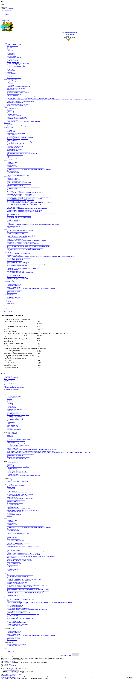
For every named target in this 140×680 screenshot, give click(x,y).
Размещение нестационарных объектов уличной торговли (23, 243)
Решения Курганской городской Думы (17, 118)
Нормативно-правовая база (14, 290)
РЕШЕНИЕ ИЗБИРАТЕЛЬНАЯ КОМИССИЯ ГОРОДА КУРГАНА (25, 204)
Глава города (7, 123)
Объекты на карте (12, 134)
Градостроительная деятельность (16, 57)
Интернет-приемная (12, 120)
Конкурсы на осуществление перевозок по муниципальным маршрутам (27, 240)
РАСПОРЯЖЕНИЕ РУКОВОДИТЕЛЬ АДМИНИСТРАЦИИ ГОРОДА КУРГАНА (30, 203)
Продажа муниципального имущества (17, 232)
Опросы (9, 76)
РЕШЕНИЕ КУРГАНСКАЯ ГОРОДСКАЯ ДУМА (21, 194)
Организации (11, 54)
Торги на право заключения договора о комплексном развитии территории (28, 246)
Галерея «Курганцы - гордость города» (18, 63)
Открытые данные (9, 294)
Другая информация (12, 221)
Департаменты (11, 131)
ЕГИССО (9, 159)
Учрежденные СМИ (12, 150)
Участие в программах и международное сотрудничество (23, 153)
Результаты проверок (13, 147)
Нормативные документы (14, 172)
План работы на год (12, 166)
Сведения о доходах (12, 171)
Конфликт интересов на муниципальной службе (20, 101)
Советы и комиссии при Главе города (17, 126)
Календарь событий (12, 75)
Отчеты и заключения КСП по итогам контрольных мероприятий (25, 168)
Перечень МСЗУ (11, 227)
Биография (10, 124)
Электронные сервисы (13, 219)
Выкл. (12, 8)
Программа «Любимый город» (15, 65)
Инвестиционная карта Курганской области (19, 258)
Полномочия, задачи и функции (16, 143)
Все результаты (5, 20)
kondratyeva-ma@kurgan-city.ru (12, 674)
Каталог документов (12, 178)
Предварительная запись (14, 220)
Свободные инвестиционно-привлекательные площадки (23, 268)
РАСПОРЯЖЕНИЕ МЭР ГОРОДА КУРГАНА (20, 201)
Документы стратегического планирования (19, 184)
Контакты (10, 156)
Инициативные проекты (14, 78)
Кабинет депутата (12, 114)
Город (5, 43)
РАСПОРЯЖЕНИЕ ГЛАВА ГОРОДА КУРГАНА (20, 200)
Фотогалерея (10, 69)
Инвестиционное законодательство (17, 265)
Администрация (8, 127)
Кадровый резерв (12, 81)
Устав (8, 49)
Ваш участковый (8, 386)
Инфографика (11, 53)
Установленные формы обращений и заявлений (20, 137)
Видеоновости (11, 70)
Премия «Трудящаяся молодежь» (16, 66)
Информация (7, 14)
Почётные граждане (12, 60)
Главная (6, 306)
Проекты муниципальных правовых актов (19, 136)
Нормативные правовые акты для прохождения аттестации (23, 187)
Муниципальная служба (10, 79)
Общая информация (12, 46)
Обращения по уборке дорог (12, 389)
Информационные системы (14, 149)
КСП (5, 160)
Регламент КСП (11, 165)
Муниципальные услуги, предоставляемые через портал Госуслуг (25, 210)
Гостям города (11, 59)
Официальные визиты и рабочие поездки (18, 152)
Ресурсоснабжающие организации (16, 277)
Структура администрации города (16, 128)
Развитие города (11, 56)
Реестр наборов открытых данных (16, 296)
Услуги (6, 205)
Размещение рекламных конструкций (17, 237)
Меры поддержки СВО (13, 214)
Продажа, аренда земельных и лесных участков (20, 230)
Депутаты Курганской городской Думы (18, 112)
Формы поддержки (12, 269)
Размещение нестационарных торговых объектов (20, 242)
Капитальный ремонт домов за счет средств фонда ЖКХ (22, 236)
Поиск (5, 300)
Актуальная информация (14, 44)
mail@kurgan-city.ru (9, 661)
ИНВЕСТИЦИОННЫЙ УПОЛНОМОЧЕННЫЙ (20, 253)
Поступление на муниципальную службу (18, 86)
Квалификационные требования (16, 88)
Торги (5, 229)
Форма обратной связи (13, 275)
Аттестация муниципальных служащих (18, 92)
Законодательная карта (13, 291)
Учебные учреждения (13, 95)
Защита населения (12, 140)
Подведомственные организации (16, 133)
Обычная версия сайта (7, 10)
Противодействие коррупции (15, 67)
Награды (9, 72)
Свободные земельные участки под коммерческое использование (25, 248)
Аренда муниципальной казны (15, 233)
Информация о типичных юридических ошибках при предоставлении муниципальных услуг (33, 224)
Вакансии (10, 82)
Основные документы (13, 188)
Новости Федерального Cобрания (16, 105)
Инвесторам (7, 252)
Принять (130, 677)
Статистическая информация (15, 155)
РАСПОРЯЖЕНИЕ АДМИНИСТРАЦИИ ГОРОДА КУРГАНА (24, 198)
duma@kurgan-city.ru (10, 665)
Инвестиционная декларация (15, 259)
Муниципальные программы (15, 185)
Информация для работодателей (16, 91)
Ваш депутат (10, 111)
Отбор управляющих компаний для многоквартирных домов (24, 234)
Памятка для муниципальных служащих (18, 104)
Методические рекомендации (15, 102)
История (9, 47)
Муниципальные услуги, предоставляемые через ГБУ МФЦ (23, 211)
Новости (9, 110)
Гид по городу (8, 380)
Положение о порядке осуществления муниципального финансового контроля (29, 169)
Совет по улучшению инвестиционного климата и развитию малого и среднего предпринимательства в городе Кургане (40, 256)
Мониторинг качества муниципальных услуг (19, 217)
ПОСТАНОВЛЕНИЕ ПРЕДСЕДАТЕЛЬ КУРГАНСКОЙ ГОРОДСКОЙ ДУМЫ (29, 197)
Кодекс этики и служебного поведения (18, 175)
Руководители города (13, 62)
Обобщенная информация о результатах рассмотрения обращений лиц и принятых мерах (31, 288)
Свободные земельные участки (15, 250)
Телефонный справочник (11, 377)
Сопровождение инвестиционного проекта (19, 266)
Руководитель (11, 163)
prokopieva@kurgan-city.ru (11, 670)
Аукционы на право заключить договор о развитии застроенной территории (28, 245)
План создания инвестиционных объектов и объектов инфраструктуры (27, 264)
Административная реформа (15, 146)
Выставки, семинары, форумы (15, 271)
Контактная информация (14, 94)
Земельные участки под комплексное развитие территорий (23, 249)
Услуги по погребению (13, 226)
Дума (5, 107)
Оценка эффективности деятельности (17, 139)
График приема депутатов (14, 115)
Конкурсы (10, 83)
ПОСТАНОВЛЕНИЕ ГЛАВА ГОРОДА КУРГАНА (21, 195)
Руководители (11, 130)
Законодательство (12, 89)
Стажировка (10, 85)
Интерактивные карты (13, 297)
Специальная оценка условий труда (17, 173)
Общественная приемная (14, 157)
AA (2, 5)
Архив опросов (8, 311)
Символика (10, 50)
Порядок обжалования (13, 179)
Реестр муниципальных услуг (15, 207)
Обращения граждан (9, 281)
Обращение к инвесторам (14, 255)
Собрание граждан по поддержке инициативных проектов (23, 121)
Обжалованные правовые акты (15, 181)
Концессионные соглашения (15, 239)
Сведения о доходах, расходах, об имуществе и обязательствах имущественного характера (32, 96)
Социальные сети (12, 293)
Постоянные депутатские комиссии (17, 117)
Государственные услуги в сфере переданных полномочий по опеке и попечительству (31, 213)
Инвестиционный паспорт (14, 261)
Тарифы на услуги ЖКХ (14, 191)
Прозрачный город (12, 73)
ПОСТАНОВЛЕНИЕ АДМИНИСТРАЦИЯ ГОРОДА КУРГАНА (25, 192)
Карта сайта (10, 303)
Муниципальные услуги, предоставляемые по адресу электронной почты (27, 208)
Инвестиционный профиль (14, 280)
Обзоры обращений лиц (13, 287)
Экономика (10, 51)
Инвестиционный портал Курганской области (20, 272)
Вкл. (9, 8)
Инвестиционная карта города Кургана (18, 262)
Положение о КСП (12, 162)
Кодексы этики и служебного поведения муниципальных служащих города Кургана (30, 98)
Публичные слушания (10, 383)
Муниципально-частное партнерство (17, 278)
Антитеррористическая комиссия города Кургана (20, 142)
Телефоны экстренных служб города (14, 387)
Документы (7, 176)
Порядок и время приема (14, 284)
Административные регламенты (16, 189)
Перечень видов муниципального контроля (19, 216)
